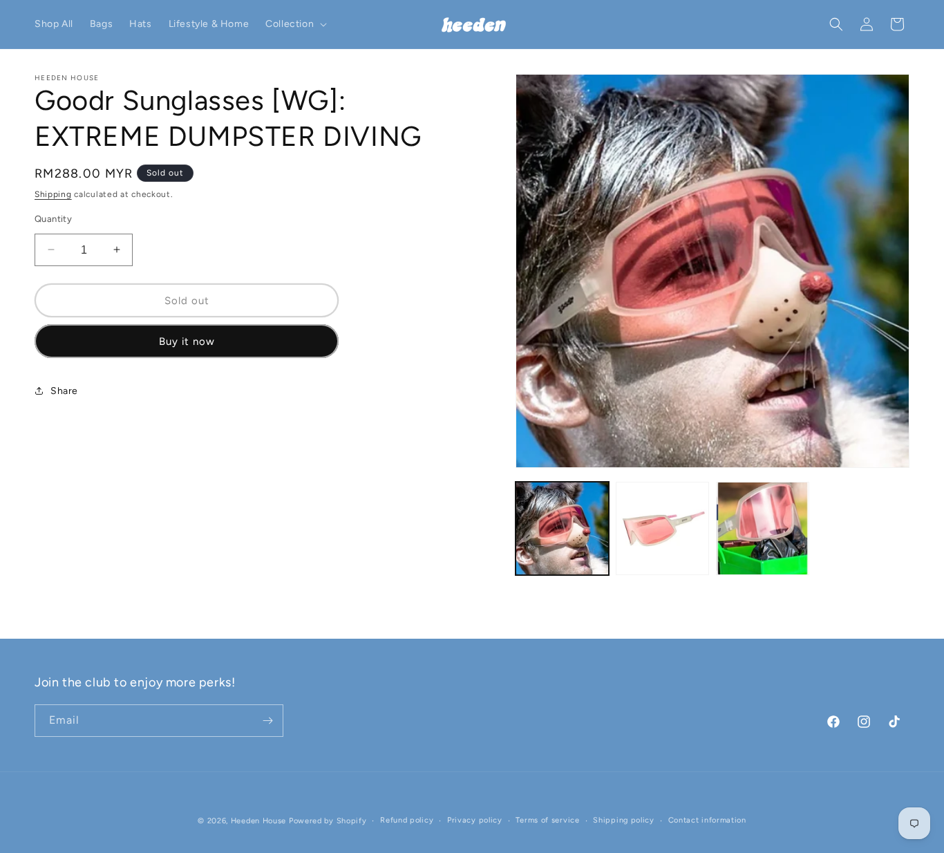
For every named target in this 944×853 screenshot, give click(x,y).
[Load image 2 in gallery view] (662, 528)
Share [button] (64, 390)
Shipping (53, 194)
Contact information (707, 820)
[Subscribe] (267, 720)
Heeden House (258, 820)
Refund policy (406, 820)
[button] (294, 24)
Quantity (53, 218)
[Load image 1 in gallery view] (562, 528)
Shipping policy (623, 820)
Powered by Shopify (328, 820)
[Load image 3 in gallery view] (762, 528)
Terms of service (547, 820)
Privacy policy (474, 820)
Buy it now (187, 341)
